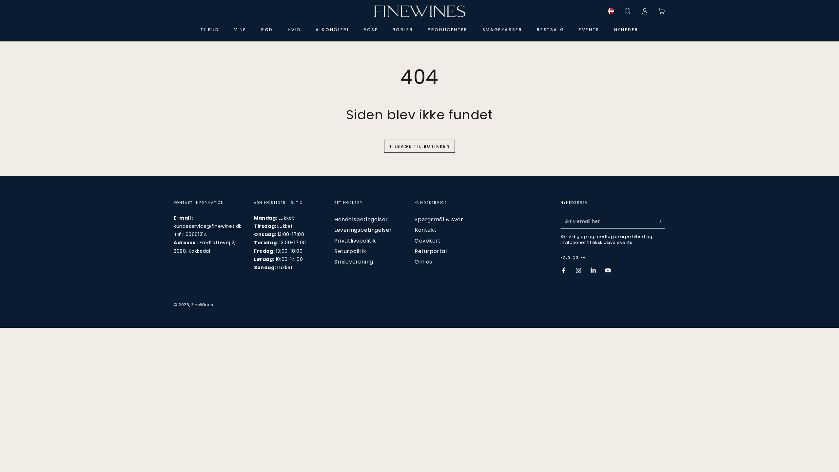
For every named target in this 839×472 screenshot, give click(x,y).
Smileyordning (353, 262)
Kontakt (426, 230)
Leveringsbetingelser (363, 230)
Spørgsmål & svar (439, 219)
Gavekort (428, 241)
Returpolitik (350, 251)
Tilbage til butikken (419, 146)
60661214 (196, 234)
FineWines (202, 304)
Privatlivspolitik (355, 241)
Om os (423, 262)
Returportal (431, 251)
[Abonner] (661, 221)
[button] (627, 11)
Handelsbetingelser (361, 219)
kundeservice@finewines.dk (208, 226)
